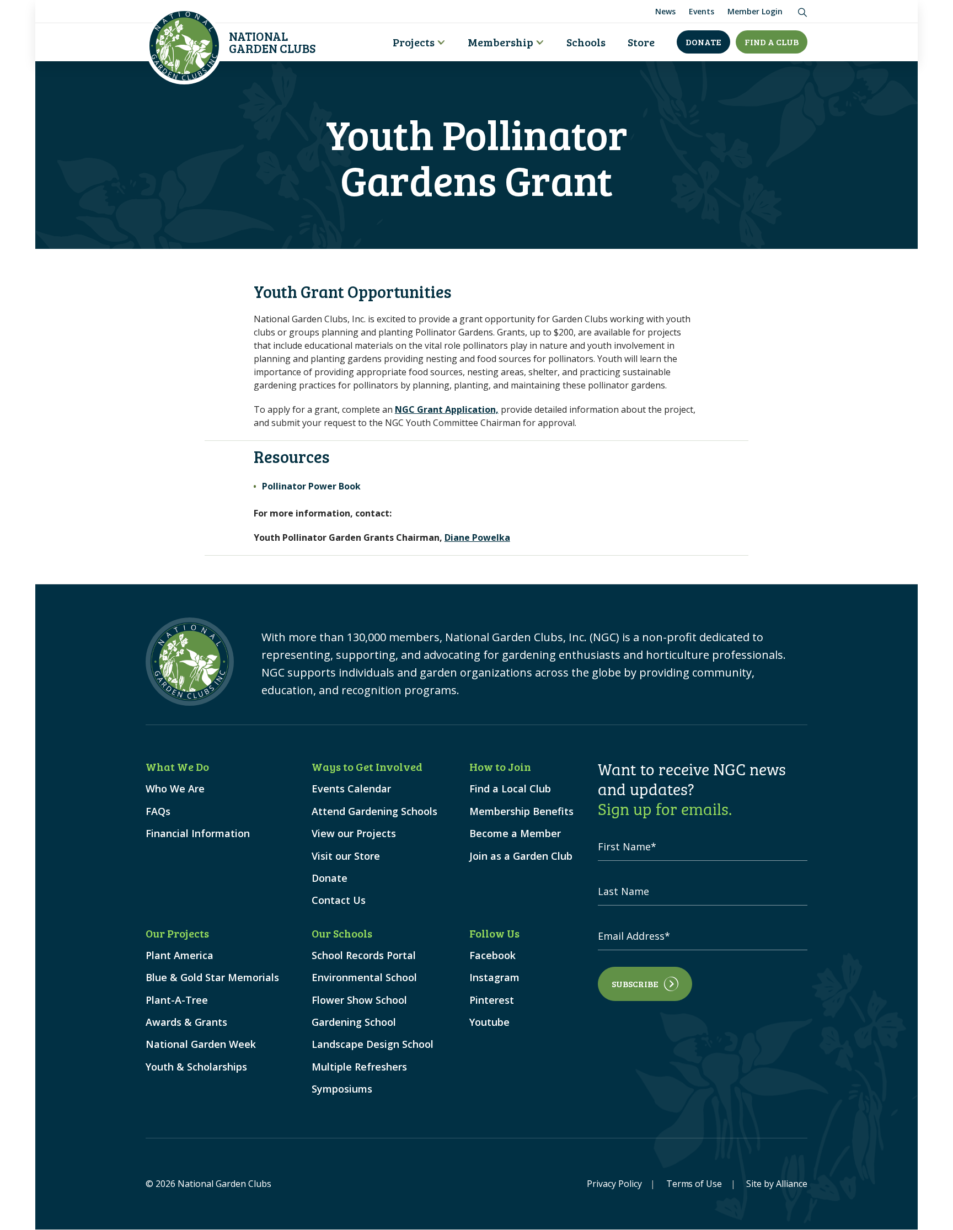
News (665, 11)
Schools (586, 42)
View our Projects (354, 833)
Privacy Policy (614, 1184)
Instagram (494, 977)
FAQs (158, 811)
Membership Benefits (521, 811)
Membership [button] (500, 42)
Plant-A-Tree (177, 1000)
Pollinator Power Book (311, 486)
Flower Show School (359, 1000)
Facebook (492, 955)
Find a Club (772, 41)
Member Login (755, 11)
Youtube (489, 1022)
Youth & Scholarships (196, 1067)
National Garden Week (201, 1044)
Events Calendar (351, 788)
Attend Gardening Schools (374, 811)
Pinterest (491, 1000)
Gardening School (354, 1022)
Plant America (179, 955)
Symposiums (342, 1089)
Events (701, 11)
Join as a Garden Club (520, 856)
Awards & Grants (186, 1022)
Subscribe (635, 983)
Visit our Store (346, 856)
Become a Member (515, 833)
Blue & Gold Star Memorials (212, 977)
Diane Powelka (477, 537)
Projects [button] (414, 42)
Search (800, 9)
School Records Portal (364, 955)
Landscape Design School (372, 1044)
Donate (703, 41)
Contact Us (339, 900)
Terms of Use (694, 1184)
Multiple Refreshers (359, 1067)
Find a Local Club (510, 788)
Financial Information (198, 833)
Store (641, 42)
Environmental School (364, 977)
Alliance (791, 1184)
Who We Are (175, 788)
